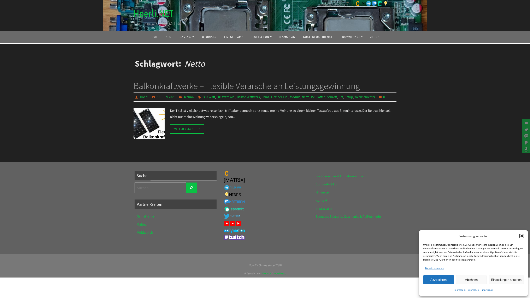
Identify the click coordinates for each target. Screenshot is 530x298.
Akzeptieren (438, 279)
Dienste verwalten (434, 268)
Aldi (232, 97)
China (265, 97)
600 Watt (223, 97)
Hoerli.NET (153, 13)
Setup (349, 97)
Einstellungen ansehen (506, 279)
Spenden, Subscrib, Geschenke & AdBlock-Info (348, 216)
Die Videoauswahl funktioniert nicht (341, 176)
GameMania (145, 216)
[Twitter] (525, 129)
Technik (189, 97)
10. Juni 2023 (166, 97)
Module (295, 97)
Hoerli (144, 97)
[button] (522, 236)
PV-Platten (318, 97)
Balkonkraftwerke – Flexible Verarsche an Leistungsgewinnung (247, 85)
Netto (306, 97)
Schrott (332, 97)
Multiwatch (145, 232)
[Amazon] (525, 149)
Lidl (285, 97)
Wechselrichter (364, 97)
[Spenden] (525, 143)
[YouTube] (525, 123)
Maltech (142, 224)
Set (341, 97)
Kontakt (321, 200)
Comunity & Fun (327, 184)
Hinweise (322, 192)
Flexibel (276, 97)
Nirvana (266, 273)
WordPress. (279, 273)
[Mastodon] (525, 136)
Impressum (460, 289)
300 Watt (209, 97)
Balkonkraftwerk (248, 97)
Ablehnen (471, 279)
